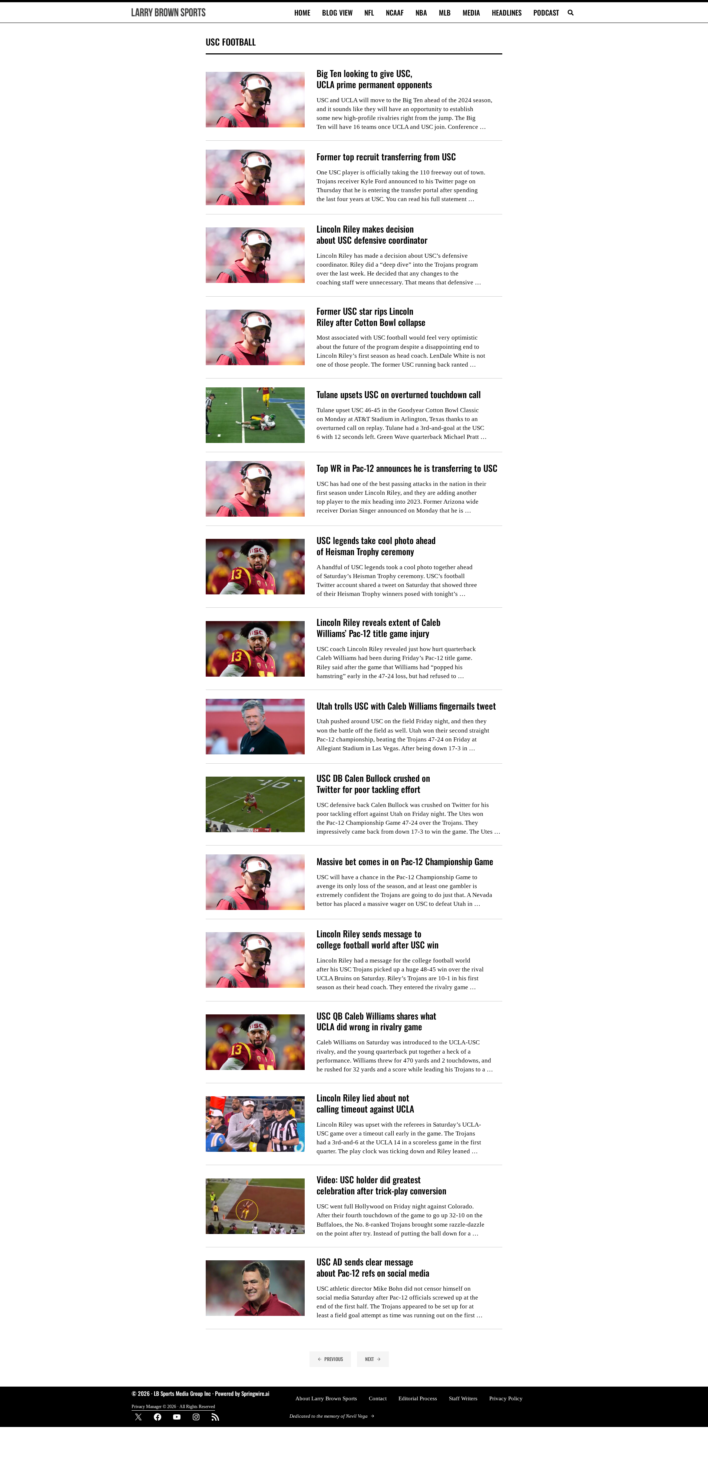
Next (369, 1359)
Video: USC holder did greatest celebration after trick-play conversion (381, 1185)
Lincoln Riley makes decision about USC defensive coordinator (372, 234)
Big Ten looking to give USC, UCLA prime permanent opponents (374, 79)
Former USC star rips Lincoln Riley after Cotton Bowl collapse (371, 317)
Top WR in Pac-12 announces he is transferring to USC (407, 468)
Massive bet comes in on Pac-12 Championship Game (405, 861)
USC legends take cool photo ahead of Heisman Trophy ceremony (376, 546)
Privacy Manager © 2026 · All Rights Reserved (173, 1406)
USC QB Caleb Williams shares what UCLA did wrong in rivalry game (376, 1021)
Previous (333, 1359)
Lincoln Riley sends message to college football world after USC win (378, 939)
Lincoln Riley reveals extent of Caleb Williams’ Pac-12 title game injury (378, 628)
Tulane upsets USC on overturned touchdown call (399, 394)
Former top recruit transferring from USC (386, 156)
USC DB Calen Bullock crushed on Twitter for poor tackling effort (373, 784)
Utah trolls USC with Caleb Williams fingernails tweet (406, 705)
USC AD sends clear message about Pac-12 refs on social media (373, 1267)
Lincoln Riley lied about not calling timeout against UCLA (365, 1103)
